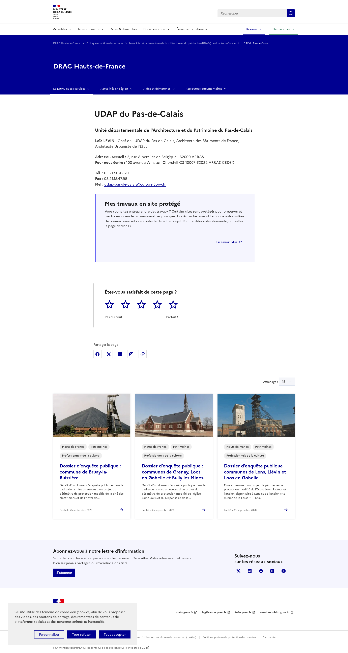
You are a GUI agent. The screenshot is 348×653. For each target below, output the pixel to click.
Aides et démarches (156, 89)
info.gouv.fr (243, 612)
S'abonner (64, 572)
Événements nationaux (191, 29)
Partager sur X (109, 354)
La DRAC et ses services (69, 89)
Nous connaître (88, 29)
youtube (284, 571)
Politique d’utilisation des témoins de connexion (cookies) (163, 637)
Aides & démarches (124, 29)
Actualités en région (114, 89)
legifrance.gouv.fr (214, 612)
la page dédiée (116, 225)
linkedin (250, 571)
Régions (251, 29)
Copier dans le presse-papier (143, 354)
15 (283, 381)
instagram (272, 571)
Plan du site (269, 637)
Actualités (60, 29)
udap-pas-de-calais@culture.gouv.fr (135, 184)
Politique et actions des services (105, 43)
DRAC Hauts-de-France (67, 43)
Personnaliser (49, 634)
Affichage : (274, 381)
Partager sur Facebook (97, 354)
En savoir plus (226, 242)
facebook (261, 571)
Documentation (154, 29)
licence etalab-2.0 (135, 648)
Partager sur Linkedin (120, 354)
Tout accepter (115, 634)
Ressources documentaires (204, 89)
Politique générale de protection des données (229, 637)
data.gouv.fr (184, 612)
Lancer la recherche (291, 13)
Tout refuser (81, 634)
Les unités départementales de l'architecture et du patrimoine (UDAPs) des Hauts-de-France (182, 43)
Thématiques (281, 29)
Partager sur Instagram (131, 354)
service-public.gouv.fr (275, 612)
